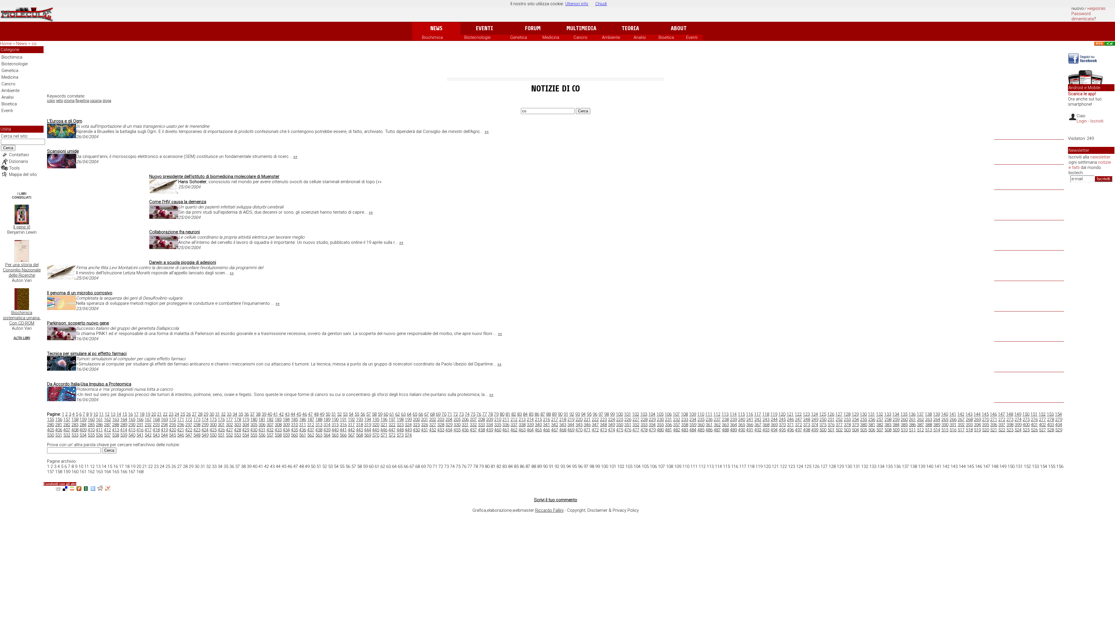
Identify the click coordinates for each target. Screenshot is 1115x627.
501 (831, 430)
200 (416, 419)
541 (139, 435)
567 (351, 435)
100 (619, 414)
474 (611, 430)
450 (416, 430)
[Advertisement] (555, 62)
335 (497, 424)
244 (774, 419)
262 (920, 419)
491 (749, 430)
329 (448, 424)
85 (531, 414)
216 (546, 419)
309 (286, 424)
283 (74, 424)
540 (131, 435)
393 (969, 424)
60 (386, 414)
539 (123, 435)
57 (368, 414)
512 (920, 430)
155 (50, 419)
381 (871, 424)
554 (245, 435)
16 (130, 414)
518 (969, 430)
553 (237, 435)
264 (936, 419)
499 (814, 430)
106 (668, 414)
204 (448, 419)
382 (879, 424)
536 (99, 435)
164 (123, 419)
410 (91, 430)
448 (400, 430)
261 (912, 419)
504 (855, 430)
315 (335, 424)
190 (335, 419)
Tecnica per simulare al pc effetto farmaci (87, 353)
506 (871, 430)
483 (684, 430)
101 (627, 414)
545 (172, 435)
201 (424, 419)
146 (993, 414)
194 (367, 419)
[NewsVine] (86, 489)
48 (316, 414)
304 (245, 424)
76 (478, 414)
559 (286, 435)
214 (530, 419)
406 (58, 430)
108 (684, 414)
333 (481, 424)
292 (148, 424)
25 (182, 414)
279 (1058, 419)
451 (424, 430)
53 (345, 414)
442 (351, 430)
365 (741, 424)
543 (156, 435)
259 (896, 419)
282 (66, 424)
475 (619, 430)
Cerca (8, 148)
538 (115, 435)
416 (139, 430)
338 (522, 424)
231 (668, 419)
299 (205, 424)
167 (148, 419)
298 (196, 424)
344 (570, 424)
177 (229, 419)
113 (725, 414)
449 (408, 430)
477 (635, 430)
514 (936, 430)
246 (790, 419)
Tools (14, 168)
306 (261, 424)
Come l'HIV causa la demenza (177, 201)
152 (1042, 414)
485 (700, 430)
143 (968, 414)
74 (467, 414)
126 (830, 414)
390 (944, 424)
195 (375, 419)
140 (944, 414)
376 (831, 424)
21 (159, 414)
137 (920, 414)
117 (757, 414)
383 (887, 424)
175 (213, 419)
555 (253, 435)
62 (397, 414)
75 (473, 414)
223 (603, 419)
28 (200, 414)
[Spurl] (93, 489)
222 (595, 419)
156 (58, 419)
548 (196, 435)
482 (676, 430)
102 (635, 414)
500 (822, 430)
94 (583, 414)
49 (322, 414)
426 (221, 430)
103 (643, 414)
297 (188, 424)
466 (546, 430)
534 (83, 435)
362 (717, 424)
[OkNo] (72, 489)
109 (692, 414)
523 (1009, 430)
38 (258, 414)
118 (765, 414)
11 (101, 414)
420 (172, 430)
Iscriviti (1096, 121)
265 (944, 419)
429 (245, 430)
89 (554, 414)
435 (294, 430)
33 (229, 414)
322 (392, 424)
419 (164, 430)
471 (587, 430)
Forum (533, 28)
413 (115, 430)
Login (1082, 121)
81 (508, 414)
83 (519, 414)
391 (952, 424)
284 (83, 424)
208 (481, 419)
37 (252, 414)
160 (91, 419)
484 (692, 430)
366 (749, 424)
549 (205, 435)
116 (749, 414)
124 (814, 414)
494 (774, 430)
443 (359, 430)
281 (58, 424)
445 (375, 430)
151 (1034, 414)
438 (318, 430)
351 (627, 424)
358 (684, 424)
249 (814, 419)
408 (74, 430)
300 (213, 424)
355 (660, 424)
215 (538, 419)
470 (579, 430)
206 (465, 419)
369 (774, 424)
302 (229, 424)
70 (444, 414)
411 (99, 430)
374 (814, 424)
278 (1050, 419)
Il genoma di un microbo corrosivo (79, 293)
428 (237, 430)
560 (294, 435)
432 (270, 430)
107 (676, 414)
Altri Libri (22, 338)
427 (229, 430)
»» (487, 131)
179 (245, 419)
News (436, 28)
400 (1026, 424)
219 (570, 419)
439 (326, 430)
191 (343, 419)
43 (287, 414)
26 (188, 414)
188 (318, 419)
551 (221, 435)
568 (359, 435)
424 (205, 430)
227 (635, 419)
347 (595, 424)
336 (505, 424)
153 (1050, 414)
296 (180, 424)
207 (473, 419)
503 (847, 430)
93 (577, 414)
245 (782, 419)
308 (278, 424)
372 (798, 424)
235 (700, 419)
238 (725, 419)
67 (426, 414)
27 (194, 414)
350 (619, 424)
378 (847, 424)
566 (343, 435)
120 (781, 414)
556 (261, 435)
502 (839, 430)
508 (887, 430)
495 (782, 430)
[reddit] (100, 489)
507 (879, 430)
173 (196, 419)
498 (806, 430)
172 (188, 419)
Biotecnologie (477, 37)
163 (115, 419)
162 (107, 419)
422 (188, 430)
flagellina (82, 101)
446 (383, 430)
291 (139, 424)
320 (375, 424)
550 (213, 435)
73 (461, 414)
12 (107, 414)
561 (302, 435)
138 (928, 414)
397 (1001, 424)
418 (156, 430)
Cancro (580, 37)
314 (326, 424)
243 (765, 419)
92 (571, 414)
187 (310, 419)
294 (164, 424)
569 (367, 435)
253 (847, 419)
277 (1042, 419)
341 (546, 424)
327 (432, 424)
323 (400, 424)
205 (457, 419)
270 (985, 419)
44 (293, 414)
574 (408, 435)
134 (895, 414)
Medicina (550, 37)
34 (235, 414)
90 (560, 414)
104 (651, 414)
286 (99, 424)
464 (530, 430)
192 (351, 419)
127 (838, 414)
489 (733, 430)
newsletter (1100, 157)
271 (993, 419)
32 (223, 414)
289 (123, 424)
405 (50, 430)
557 (270, 435)
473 (603, 430)
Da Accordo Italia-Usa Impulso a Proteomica (89, 384)
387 (920, 424)
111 (708, 414)
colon (51, 101)
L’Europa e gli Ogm (64, 121)
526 (1034, 430)
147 (1001, 414)
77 (484, 414)
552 (229, 435)
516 (952, 430)
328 (440, 424)
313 (318, 424)
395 (985, 424)
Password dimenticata (1082, 16)
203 (440, 419)
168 (156, 419)
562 (310, 435)
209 (489, 419)
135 (903, 414)
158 (74, 419)
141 (952, 414)
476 (627, 430)
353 (644, 424)
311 (302, 424)
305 (253, 424)
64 (409, 414)
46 (304, 414)
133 (887, 414)
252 (839, 419)
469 (570, 430)
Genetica (518, 37)
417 (148, 430)
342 (554, 424)
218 (562, 419)
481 (668, 430)
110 (700, 414)
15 (124, 414)
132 (879, 414)
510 (904, 430)
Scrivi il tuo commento (555, 499)
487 (717, 430)
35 (240, 414)
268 (969, 419)
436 (302, 430)
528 (1050, 430)
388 (928, 424)
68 (432, 414)
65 (415, 414)
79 (496, 414)
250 (822, 419)
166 (139, 419)
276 (1034, 419)
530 (50, 435)
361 (709, 424)
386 (912, 424)
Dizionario (18, 161)
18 (142, 414)
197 (392, 419)
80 (502, 414)
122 (798, 414)
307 (270, 424)
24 (177, 414)
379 (855, 424)
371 (790, 424)
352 (635, 424)
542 (148, 435)
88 (548, 414)
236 (709, 419)
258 (887, 419)
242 (757, 419)
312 (310, 424)
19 (147, 414)
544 (164, 435)
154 (1058, 414)
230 (660, 419)
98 (606, 414)
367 (757, 424)
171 (180, 419)
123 (806, 414)
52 (339, 414)
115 (741, 414)
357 (676, 424)
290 (131, 424)
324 (408, 424)
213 (522, 419)
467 (554, 430)
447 (392, 430)
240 (741, 419)
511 (912, 430)
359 (692, 424)
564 (326, 435)
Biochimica (432, 37)
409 (83, 430)
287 (107, 424)
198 (400, 419)
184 (286, 419)
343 (562, 424)
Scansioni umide (63, 151)
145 (985, 414)
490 (741, 430)
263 (928, 419)
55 (357, 414)
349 (611, 424)
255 (863, 419)
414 (123, 430)
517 (961, 430)
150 (1025, 414)
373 (806, 424)
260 (904, 419)
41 (275, 414)
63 (403, 414)
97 (600, 414)
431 (261, 430)
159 (83, 419)
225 (619, 419)
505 (863, 430)
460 (497, 430)
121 (790, 414)
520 (985, 430)
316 (343, 424)
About (679, 28)
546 (180, 435)
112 (716, 414)
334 (489, 424)
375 (822, 424)
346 (587, 424)
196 (383, 419)
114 (733, 414)
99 (612, 414)
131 (871, 414)
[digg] (58, 489)
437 (310, 430)
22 (165, 414)
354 (652, 424)
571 (383, 435)
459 (489, 430)
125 (822, 414)
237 (717, 419)
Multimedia (581, 28)
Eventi (484, 28)
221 (587, 419)
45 (298, 414)
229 (652, 419)
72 (455, 414)
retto (59, 101)
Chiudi (601, 3)
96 (595, 414)
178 (237, 419)
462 (513, 430)
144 (977, 414)
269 (977, 419)
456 (465, 430)
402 (1042, 424)
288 (115, 424)
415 (131, 430)
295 (172, 424)
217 (554, 419)
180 (253, 419)
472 (595, 430)
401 (1034, 424)
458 (481, 430)
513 (928, 430)
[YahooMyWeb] (107, 489)
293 (156, 424)
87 (542, 414)
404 (1058, 424)
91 (566, 414)
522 (1001, 430)
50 (327, 414)
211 (505, 419)
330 (457, 424)
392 (961, 424)
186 (302, 419)
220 (579, 419)
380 (863, 424)
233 (684, 419)
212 (513, 419)
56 (362, 414)
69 (438, 414)
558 (278, 435)
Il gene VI (21, 227)
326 (424, 424)
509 (896, 430)
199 (408, 419)
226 (627, 419)
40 (269, 414)
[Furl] (79, 489)
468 (562, 430)
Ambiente (611, 37)
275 (1026, 419)
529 (1058, 430)
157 (66, 419)
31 (217, 414)
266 (952, 419)
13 (113, 414)
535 (91, 435)
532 (66, 435)
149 (1017, 414)
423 (196, 430)
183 (278, 419)
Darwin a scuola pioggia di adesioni (182, 262)
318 (359, 424)
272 (1001, 419)
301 (221, 424)
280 (50, 424)
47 (310, 414)
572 (392, 435)
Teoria (630, 28)
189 (326, 419)
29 (206, 414)
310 (294, 424)
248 (806, 419)
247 (798, 419)
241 (749, 419)
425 (213, 430)
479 (652, 430)
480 (660, 430)
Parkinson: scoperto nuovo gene (78, 323)
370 (782, 424)
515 (944, 430)
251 (831, 419)
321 (383, 424)
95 (589, 414)
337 (513, 424)
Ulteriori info (576, 3)
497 (798, 430)
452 (432, 430)
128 (847, 414)
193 (359, 419)
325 (416, 424)
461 (505, 430)
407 (66, 430)
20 (153, 414)
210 (497, 419)
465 (538, 430)
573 (400, 435)
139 (936, 414)
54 (351, 414)
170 (172, 419)
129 (855, 414)
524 (1018, 430)
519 (977, 430)
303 (237, 424)
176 (221, 419)
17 (136, 414)
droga (106, 101)
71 (449, 414)
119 (773, 414)
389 (936, 424)
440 (335, 430)
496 (790, 430)
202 (432, 419)
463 (522, 430)
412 (107, 430)
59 (380, 414)
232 (676, 419)
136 (912, 414)
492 (757, 430)
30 (211, 414)
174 (205, 419)
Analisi (640, 37)
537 (107, 435)
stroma (69, 101)
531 (58, 435)
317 (351, 424)
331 (465, 424)
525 (1026, 430)
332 (473, 424)
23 (171, 414)
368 (765, 424)
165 (131, 419)
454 (448, 430)
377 (839, 424)
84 (525, 414)
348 (603, 424)
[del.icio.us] (65, 489)
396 (993, 424)
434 (286, 430)
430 (253, 430)
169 (164, 419)
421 (180, 430)
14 (118, 414)
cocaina (96, 101)
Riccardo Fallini (549, 510)
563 (318, 435)
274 (1018, 419)
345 (579, 424)
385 (904, 424)
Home (6, 43)
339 (530, 424)
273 (1009, 419)
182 (270, 419)
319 (367, 424)
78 (490, 414)
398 (1009, 424)
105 (660, 414)
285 (91, 424)
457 (473, 430)
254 (855, 419)
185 (294, 419)
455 (457, 430)
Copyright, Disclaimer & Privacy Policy (603, 510)
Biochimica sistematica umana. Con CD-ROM (22, 318)
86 (537, 414)
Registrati (1096, 8)
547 (188, 435)
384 (896, 424)
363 (725, 424)
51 (333, 414)
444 (367, 430)
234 (692, 419)
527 (1042, 430)
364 (733, 424)
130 (863, 414)
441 (343, 430)
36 (246, 414)
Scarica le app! (1082, 93)
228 (644, 419)
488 (725, 430)
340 (538, 424)
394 (977, 424)
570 (375, 435)
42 (281, 414)
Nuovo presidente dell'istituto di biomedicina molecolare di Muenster (214, 176)
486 (709, 430)
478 (644, 430)
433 (278, 430)
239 (733, 419)
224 (611, 419)
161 (99, 419)
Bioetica (666, 37)
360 (700, 424)
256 (871, 419)
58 (374, 414)
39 (264, 414)
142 (960, 414)
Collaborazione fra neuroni (174, 232)
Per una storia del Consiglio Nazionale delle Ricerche (22, 270)
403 (1050, 424)
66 (420, 414)
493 (765, 430)
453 (440, 430)
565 (335, 435)
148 (1009, 414)
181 (261, 419)
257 (879, 419)
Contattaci (19, 154)
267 (961, 419)
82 (513, 414)
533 (74, 435)
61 (391, 414)
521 (993, 430)
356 (668, 424)
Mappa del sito (23, 174)
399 (1018, 424)
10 (95, 414)
